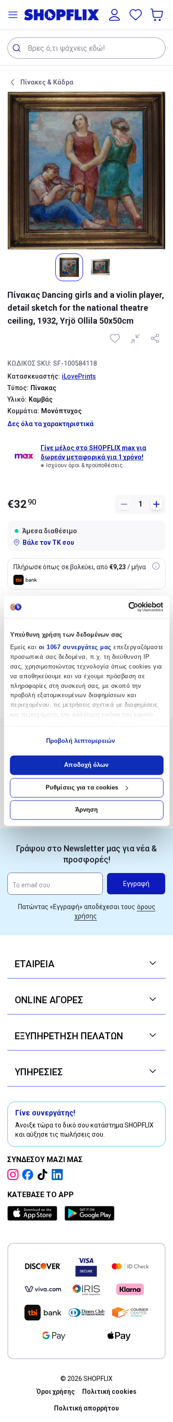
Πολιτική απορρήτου (86, 1408)
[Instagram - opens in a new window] (14, 1174)
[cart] (158, 15)
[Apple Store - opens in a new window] (34, 1213)
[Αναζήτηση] (18, 48)
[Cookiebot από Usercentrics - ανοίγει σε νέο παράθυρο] (123, 607)
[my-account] (114, 15)
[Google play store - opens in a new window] (89, 1213)
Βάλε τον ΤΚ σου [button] (48, 542)
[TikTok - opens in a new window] (44, 1174)
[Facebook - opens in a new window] (29, 1174)
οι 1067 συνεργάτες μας (74, 647)
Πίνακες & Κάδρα (46, 82)
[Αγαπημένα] (136, 15)
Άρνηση (86, 810)
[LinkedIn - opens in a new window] (59, 1174)
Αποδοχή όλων (86, 765)
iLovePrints (79, 376)
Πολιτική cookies (109, 1391)
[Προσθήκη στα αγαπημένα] (115, 338)
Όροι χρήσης (55, 1391)
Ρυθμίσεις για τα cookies (82, 787)
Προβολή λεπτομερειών (80, 740)
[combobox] (86, 48)
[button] (12, 14)
